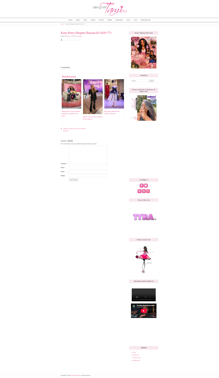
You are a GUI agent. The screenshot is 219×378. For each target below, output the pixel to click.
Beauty (78, 20)
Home (62, 24)
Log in (134, 352)
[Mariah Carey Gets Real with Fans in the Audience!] (93, 96)
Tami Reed (79, 36)
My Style (101, 20)
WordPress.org (136, 360)
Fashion (70, 20)
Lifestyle (93, 20)
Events (128, 20)
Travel (135, 20)
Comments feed (136, 357)
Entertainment (119, 20)
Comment (64, 163)
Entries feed (136, 355)
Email (63, 171)
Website (63, 175)
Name (63, 167)
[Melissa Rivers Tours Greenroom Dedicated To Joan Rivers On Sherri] (71, 93)
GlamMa (110, 20)
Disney (85, 20)
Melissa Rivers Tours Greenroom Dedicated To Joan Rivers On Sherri (71, 113)
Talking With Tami (145, 20)
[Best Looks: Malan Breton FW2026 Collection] (114, 93)
